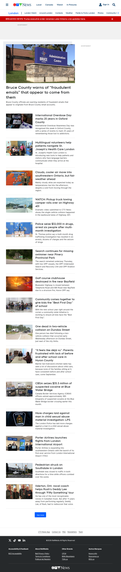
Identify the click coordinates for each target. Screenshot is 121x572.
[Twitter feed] (10, 540)
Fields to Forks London (85, 13)
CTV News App (44, 532)
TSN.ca (65, 559)
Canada (49, 5)
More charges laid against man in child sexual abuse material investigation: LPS (52, 416)
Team (81, 532)
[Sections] (7, 4)
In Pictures (72, 5)
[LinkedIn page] (24, 540)
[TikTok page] (14, 540)
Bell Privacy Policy (42, 553)
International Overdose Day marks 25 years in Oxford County (53, 119)
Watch (60, 5)
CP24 (64, 553)
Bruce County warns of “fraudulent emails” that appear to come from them (38, 92)
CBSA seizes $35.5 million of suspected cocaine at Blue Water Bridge (53, 387)
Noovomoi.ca (94, 556)
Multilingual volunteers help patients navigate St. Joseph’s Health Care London (54, 146)
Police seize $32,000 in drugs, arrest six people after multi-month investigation (54, 227)
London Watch (30, 13)
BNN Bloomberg (68, 556)
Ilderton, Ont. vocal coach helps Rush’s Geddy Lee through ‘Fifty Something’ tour (54, 489)
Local (38, 5)
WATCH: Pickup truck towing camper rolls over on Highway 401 (54, 203)
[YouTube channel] (19, 540)
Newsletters (72, 532)
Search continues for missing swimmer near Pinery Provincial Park (54, 254)
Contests (59, 13)
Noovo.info (93, 553)
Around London (45, 13)
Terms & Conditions (42, 556)
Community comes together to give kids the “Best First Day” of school (55, 303)
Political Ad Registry (43, 559)
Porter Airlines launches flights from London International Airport (51, 441)
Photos (101, 13)
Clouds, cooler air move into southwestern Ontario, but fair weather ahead (55, 175)
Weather (69, 13)
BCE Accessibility (15, 553)
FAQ (64, 532)
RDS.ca (91, 559)
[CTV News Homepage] (22, 4)
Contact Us (56, 532)
